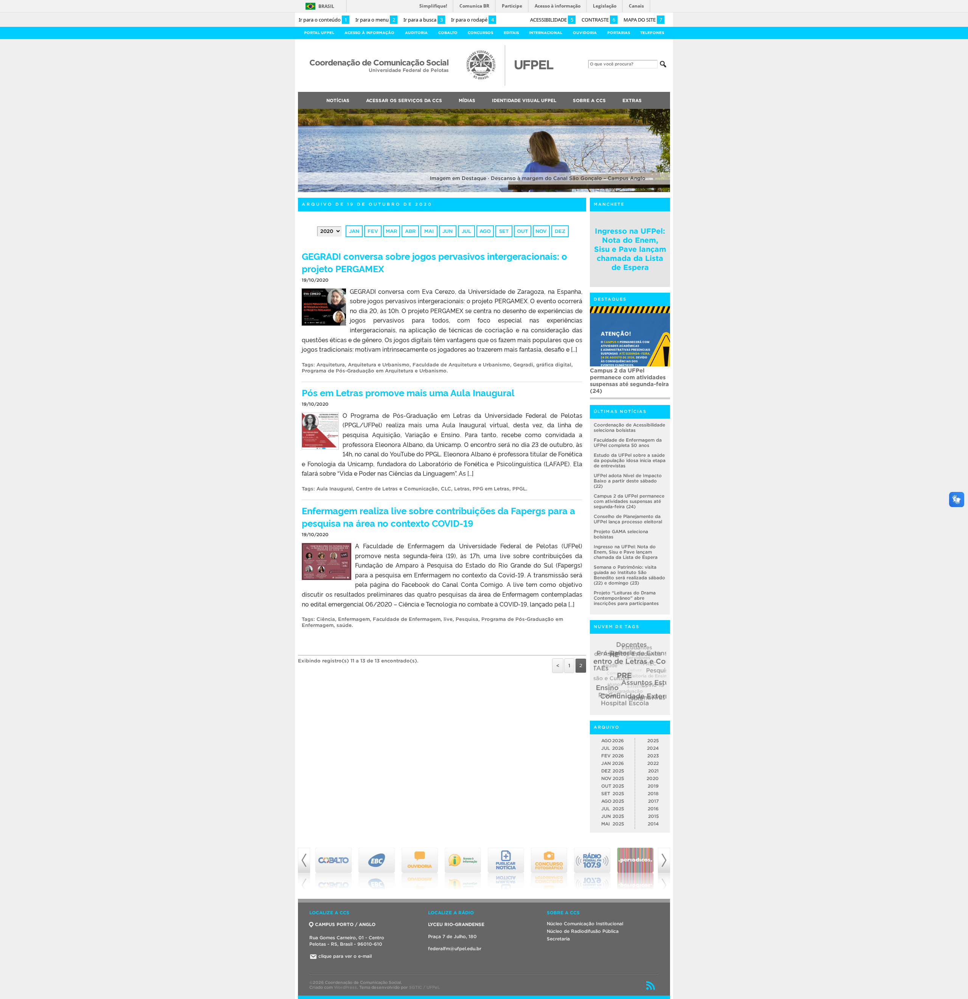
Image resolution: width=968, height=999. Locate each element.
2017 (653, 801)
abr (410, 231)
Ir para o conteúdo (323, 19)
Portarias (618, 33)
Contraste (598, 19)
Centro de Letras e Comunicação (397, 489)
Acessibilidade (551, 19)
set (504, 231)
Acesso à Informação (369, 33)
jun (447, 231)
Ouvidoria (585, 33)
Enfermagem (354, 619)
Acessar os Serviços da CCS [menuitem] (404, 100)
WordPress (345, 987)
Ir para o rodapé (472, 19)
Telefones (652, 33)
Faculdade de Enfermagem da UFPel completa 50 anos (628, 442)
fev (373, 231)
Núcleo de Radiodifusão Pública (583, 931)
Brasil (326, 6)
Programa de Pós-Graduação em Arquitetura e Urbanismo (374, 371)
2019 (653, 785)
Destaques (610, 299)
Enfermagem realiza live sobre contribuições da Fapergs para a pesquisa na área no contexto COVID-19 (438, 516)
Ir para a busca (423, 19)
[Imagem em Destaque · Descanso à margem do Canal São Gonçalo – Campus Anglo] (484, 191)
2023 (653, 755)
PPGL (519, 489)
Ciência (325, 619)
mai (429, 231)
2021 (653, 770)
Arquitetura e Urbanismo (379, 365)
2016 (653, 808)
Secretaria (558, 938)
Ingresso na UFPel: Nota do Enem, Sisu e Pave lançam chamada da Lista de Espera (630, 249)
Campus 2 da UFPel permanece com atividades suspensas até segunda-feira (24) (629, 380)
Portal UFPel (319, 33)
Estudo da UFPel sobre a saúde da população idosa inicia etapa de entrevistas (630, 460)
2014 (653, 823)
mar (391, 231)
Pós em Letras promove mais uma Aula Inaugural (408, 392)
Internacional (545, 33)
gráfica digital (553, 365)
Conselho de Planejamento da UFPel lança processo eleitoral (628, 519)
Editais (511, 33)
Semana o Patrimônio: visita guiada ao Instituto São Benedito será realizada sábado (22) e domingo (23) (629, 575)
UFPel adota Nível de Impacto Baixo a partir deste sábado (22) (628, 481)
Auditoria (416, 33)
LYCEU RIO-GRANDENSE (456, 924)
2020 (653, 778)
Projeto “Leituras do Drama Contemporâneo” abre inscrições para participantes (626, 598)
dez (560, 231)
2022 (653, 763)
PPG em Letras (491, 489)
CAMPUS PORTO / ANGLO (345, 924)
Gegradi (523, 365)
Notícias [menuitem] (337, 100)
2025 (653, 740)
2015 (653, 816)
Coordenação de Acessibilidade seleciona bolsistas (629, 427)
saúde (344, 625)
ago (485, 231)
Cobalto (448, 33)
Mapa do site (643, 19)
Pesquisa (467, 619)
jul (466, 231)
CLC (446, 489)
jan (354, 231)
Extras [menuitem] (632, 100)
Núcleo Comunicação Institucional (585, 923)
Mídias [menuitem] (467, 100)
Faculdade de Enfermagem (407, 619)
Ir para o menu (375, 19)
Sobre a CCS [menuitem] (589, 100)
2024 (653, 748)
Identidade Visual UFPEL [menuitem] (524, 100)
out (522, 231)
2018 (653, 793)
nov (541, 231)
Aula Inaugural (334, 489)
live (448, 619)
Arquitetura (330, 365)
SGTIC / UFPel (424, 987)
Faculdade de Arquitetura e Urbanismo (461, 365)
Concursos (480, 33)
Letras (462, 489)
